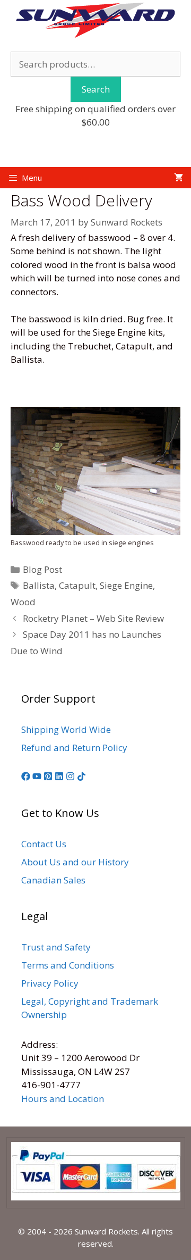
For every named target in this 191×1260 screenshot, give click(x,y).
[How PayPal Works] (95, 1197)
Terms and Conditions (67, 965)
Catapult (77, 585)
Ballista (39, 585)
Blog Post (42, 569)
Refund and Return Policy (74, 747)
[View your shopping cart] (178, 177)
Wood (23, 602)
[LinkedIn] (59, 777)
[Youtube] (36, 777)
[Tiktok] (81, 777)
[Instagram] (70, 777)
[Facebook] (25, 777)
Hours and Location (62, 1098)
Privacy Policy (50, 983)
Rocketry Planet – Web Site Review (93, 618)
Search (96, 89)
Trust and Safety (56, 947)
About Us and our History (75, 862)
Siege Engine (126, 585)
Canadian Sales (53, 880)
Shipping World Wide (66, 729)
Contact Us (43, 844)
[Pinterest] (48, 777)
